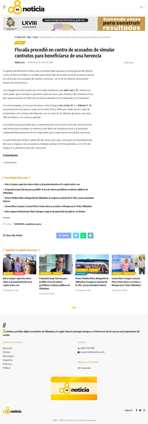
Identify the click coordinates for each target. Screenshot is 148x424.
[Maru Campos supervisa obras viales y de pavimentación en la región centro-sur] (19, 264)
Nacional (81, 273)
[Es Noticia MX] (26, 7)
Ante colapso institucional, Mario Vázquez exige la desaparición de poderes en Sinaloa (45, 211)
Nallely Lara (20, 62)
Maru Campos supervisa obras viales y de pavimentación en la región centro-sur (42, 184)
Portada (19, 273)
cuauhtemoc (30, 224)
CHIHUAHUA (19, 224)
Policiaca (7, 363)
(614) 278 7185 (88, 348)
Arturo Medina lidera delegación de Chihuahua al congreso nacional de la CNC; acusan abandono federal (92, 281)
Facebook (86, 368)
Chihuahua (45, 273)
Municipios (129, 273)
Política (6, 367)
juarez (38, 224)
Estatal (19, 43)
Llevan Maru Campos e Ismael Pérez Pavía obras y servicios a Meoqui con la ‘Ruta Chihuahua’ (48, 206)
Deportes (8, 360)
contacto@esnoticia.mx (92, 352)
